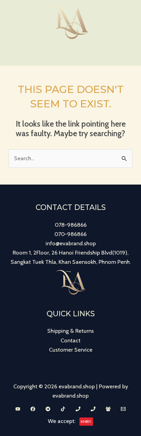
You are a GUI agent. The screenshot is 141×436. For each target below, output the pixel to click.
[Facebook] (32, 408)
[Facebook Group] (108, 408)
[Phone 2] (93, 408)
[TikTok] (63, 408)
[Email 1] (123, 408)
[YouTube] (17, 408)
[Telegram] (48, 408)
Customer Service (70, 349)
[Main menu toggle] (70, 55)
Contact (70, 340)
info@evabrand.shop (71, 243)
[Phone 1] (78, 408)
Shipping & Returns (70, 330)
